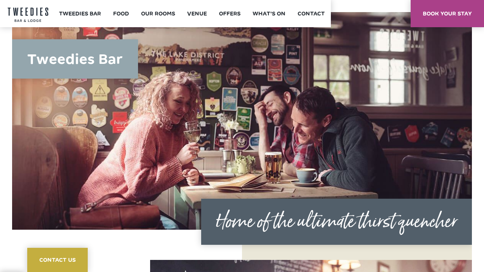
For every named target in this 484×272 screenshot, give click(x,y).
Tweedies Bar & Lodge (28, 15)
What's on (269, 13)
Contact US (57, 260)
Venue (197, 13)
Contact (311, 13)
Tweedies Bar (80, 13)
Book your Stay (447, 13)
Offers (229, 13)
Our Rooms (158, 13)
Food (121, 13)
